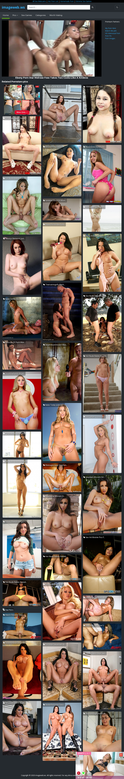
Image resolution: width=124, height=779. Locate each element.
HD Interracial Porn (112, 33)
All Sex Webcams (39, 1)
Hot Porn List (53, 1)
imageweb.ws (13, 7)
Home (6, 15)
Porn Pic (108, 36)
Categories (41, 15)
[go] (92, 7)
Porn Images (110, 38)
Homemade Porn (67, 1)
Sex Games (26, 15)
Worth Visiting (55, 15)
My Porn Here (110, 28)
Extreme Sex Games (84, 1)
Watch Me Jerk (110, 31)
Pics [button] (14, 15)
